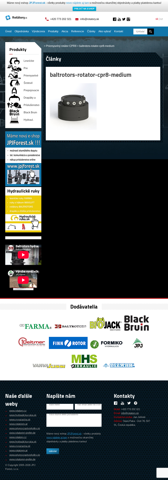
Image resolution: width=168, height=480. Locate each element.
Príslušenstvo (31, 105)
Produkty (53, 31)
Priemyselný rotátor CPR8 (61, 46)
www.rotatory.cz (18, 410)
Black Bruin (30, 112)
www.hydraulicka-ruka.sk (22, 415)
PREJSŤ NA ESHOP (84, 9)
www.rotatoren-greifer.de (22, 432)
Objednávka (22, 31)
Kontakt (118, 31)
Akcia (65, 31)
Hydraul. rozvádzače (30, 120)
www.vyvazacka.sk (19, 419)
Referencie (77, 31)
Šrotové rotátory (28, 84)
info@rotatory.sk (89, 19)
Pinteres (135, 403)
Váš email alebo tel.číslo (89, 404)
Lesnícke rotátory (29, 61)
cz (161, 19)
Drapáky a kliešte (30, 98)
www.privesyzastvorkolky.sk (24, 428)
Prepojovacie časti (31, 91)
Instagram (128, 19)
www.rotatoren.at (18, 424)
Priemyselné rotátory (31, 76)
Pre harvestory (30, 69)
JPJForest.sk (37, 2)
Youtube (119, 19)
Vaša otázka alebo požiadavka (63, 414)
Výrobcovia (38, 31)
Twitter (124, 19)
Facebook (114, 19)
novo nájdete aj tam (77, 2)
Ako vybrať (104, 31)
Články (91, 31)
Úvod (8, 31)
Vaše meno (54, 404)
